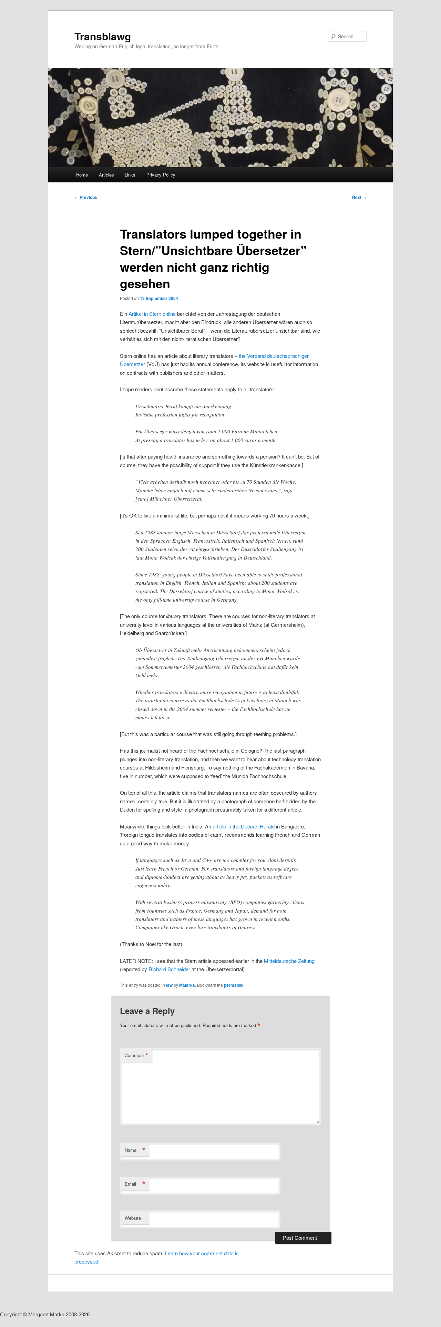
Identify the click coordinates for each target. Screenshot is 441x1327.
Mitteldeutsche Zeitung (289, 960)
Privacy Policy (160, 174)
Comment (136, 1055)
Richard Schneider (170, 969)
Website (133, 1218)
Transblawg (102, 36)
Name (135, 1150)
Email (135, 1183)
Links (130, 174)
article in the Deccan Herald (244, 826)
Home (82, 174)
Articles (106, 174)
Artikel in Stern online (152, 313)
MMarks (187, 985)
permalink (234, 985)
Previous (85, 197)
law (169, 985)
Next (359, 197)
